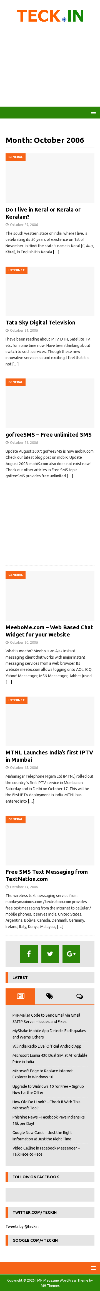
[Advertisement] (50, 66)
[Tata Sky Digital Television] (50, 291)
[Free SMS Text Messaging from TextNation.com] (50, 840)
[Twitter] (50, 954)
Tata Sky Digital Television (40, 322)
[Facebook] (29, 954)
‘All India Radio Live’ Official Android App (46, 1046)
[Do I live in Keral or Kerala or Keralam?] (50, 178)
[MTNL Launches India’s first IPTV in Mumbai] (50, 721)
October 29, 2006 (24, 224)
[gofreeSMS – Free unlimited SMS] (50, 403)
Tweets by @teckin (22, 1226)
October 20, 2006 (24, 642)
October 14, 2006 (24, 887)
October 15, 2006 (24, 767)
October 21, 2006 (24, 330)
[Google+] (71, 954)
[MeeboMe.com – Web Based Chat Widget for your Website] (50, 596)
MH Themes (50, 1285)
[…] (56, 252)
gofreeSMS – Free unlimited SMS (49, 434)
